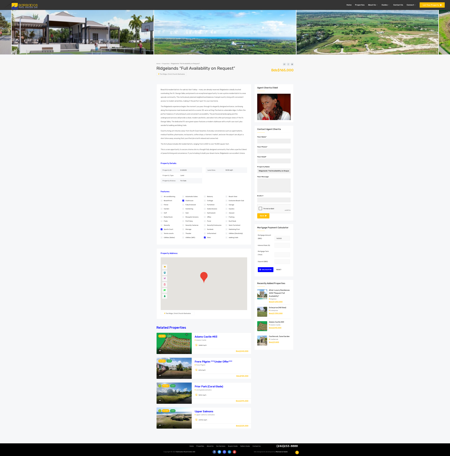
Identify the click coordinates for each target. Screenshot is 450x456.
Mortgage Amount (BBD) (264, 236)
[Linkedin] (229, 452)
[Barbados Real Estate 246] (21, 5)
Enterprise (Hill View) (277, 308)
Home (158, 63)
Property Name (263, 167)
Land (169, 336)
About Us (210, 446)
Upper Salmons (204, 411)
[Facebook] (214, 452)
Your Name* (262, 137)
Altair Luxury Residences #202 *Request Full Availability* (279, 293)
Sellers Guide (245, 446)
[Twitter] (219, 452)
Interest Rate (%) (264, 245)
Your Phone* (262, 147)
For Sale (162, 336)
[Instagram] (224, 452)
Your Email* (261, 157)
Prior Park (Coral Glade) (209, 386)
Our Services (220, 446)
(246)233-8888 (287, 446)
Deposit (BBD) (263, 261)
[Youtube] (234, 452)
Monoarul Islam (282, 452)
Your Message (263, 177)
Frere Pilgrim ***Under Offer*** (213, 361)
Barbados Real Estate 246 (185, 452)
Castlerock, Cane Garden (279, 336)
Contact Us (257, 446)
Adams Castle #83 (206, 336)
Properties (165, 63)
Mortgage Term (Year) (263, 252)
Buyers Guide (233, 446)
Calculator (267, 269)
